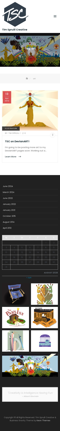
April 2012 (7, 228)
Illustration (11, 128)
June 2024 (8, 186)
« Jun (29, 277)
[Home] (27, 78)
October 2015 (9, 216)
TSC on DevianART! (17, 141)
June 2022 (8, 198)
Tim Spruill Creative (14, 29)
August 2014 (9, 222)
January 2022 (9, 204)
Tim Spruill (12, 133)
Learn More (11, 156)
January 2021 (9, 210)
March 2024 (8, 192)
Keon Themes (43, 420)
